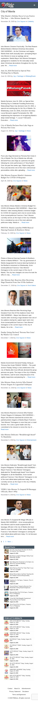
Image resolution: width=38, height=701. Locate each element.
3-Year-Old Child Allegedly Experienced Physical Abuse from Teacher (20, 599)
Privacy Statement (14, 691)
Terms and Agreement (19, 694)
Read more (13, 65)
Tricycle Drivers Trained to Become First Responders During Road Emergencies (20, 587)
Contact (10, 688)
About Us (17, 688)
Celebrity (31, 21)
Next (10, 541)
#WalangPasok (30, 76)
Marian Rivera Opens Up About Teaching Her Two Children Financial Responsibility (22, 574)
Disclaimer (25, 691)
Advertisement (26, 688)
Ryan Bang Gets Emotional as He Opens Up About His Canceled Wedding (21, 562)
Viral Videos (32, 285)
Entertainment (31, 440)
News (29, 131)
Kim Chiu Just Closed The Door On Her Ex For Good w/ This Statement (21, 550)
